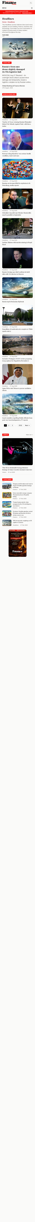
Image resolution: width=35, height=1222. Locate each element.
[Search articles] (31, 2)
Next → (27, 425)
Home (4, 22)
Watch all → (29, 434)
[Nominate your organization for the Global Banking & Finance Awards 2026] (18, 543)
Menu (4, 8)
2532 (20, 425)
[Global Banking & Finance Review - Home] (9, 3)
